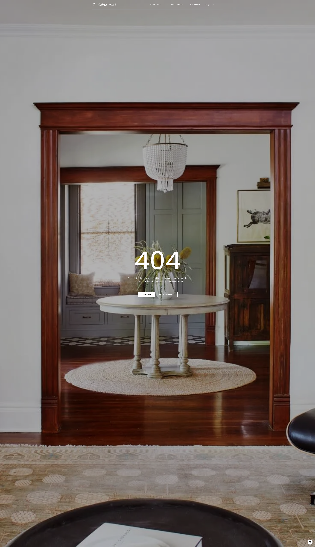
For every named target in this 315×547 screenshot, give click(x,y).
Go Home (146, 294)
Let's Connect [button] (167, 294)
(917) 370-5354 (210, 5)
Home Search (155, 5)
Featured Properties (175, 5)
